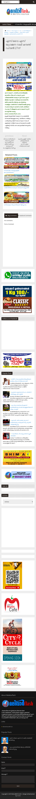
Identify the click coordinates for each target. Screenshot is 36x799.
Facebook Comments (25, 215)
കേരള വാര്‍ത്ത (14, 32)
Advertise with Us (7, 726)
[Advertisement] (18, 528)
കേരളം (6, 32)
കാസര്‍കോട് (26, 30)
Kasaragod (15, 30)
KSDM (19, 796)
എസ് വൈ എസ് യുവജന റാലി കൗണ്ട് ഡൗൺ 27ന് (16, 33)
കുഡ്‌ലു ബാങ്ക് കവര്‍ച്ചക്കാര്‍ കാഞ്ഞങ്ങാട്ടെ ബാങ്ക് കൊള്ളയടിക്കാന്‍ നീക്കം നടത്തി (21, 407)
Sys (20, 30)
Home (8, 30)
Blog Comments (12, 215)
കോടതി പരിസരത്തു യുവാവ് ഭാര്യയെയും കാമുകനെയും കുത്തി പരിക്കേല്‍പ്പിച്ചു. (20, 422)
